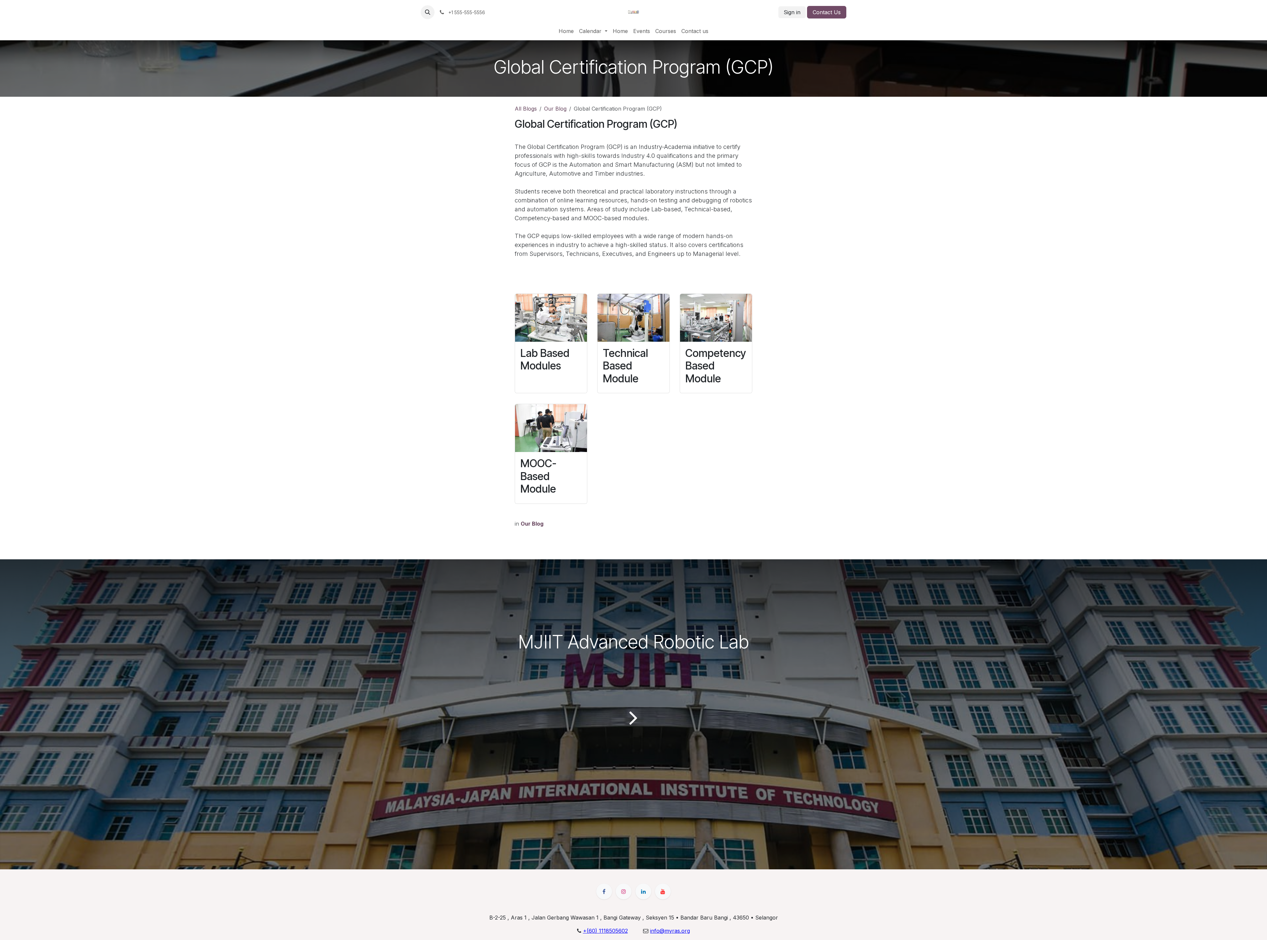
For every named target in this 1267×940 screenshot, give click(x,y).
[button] (428, 12)
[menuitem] (566, 31)
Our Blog (555, 108)
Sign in (792, 12)
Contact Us (827, 12)
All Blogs (526, 108)
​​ (670, 930)
